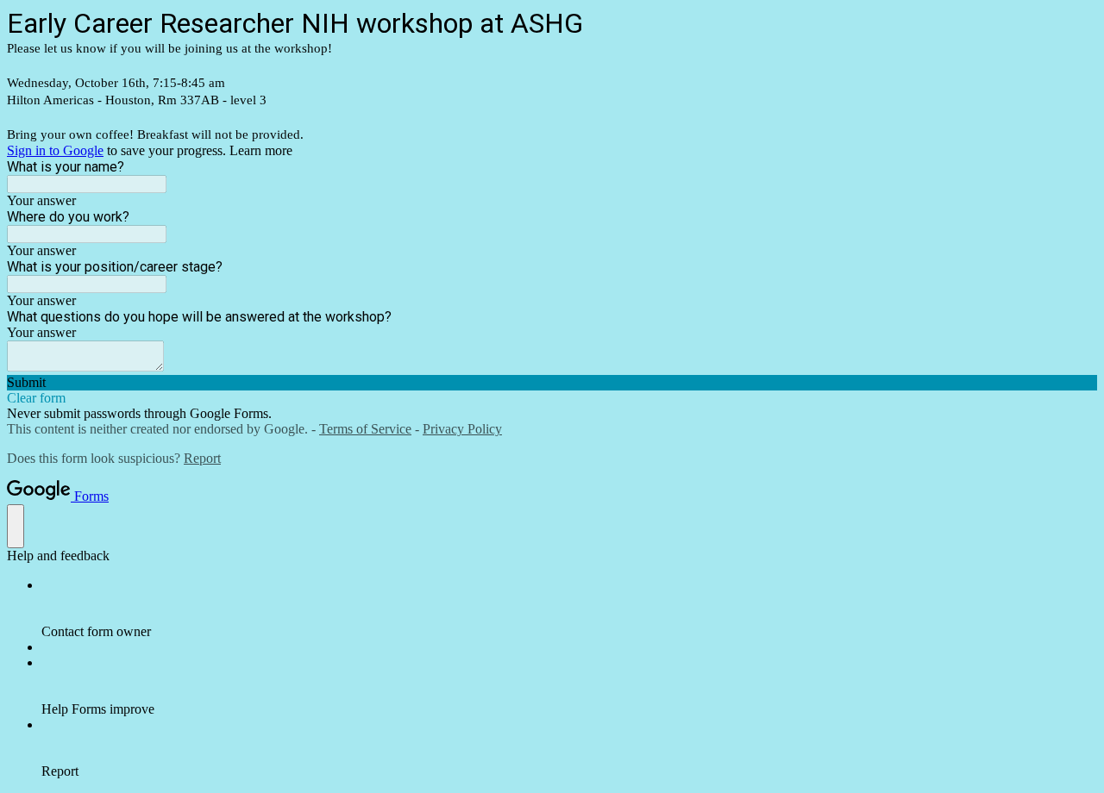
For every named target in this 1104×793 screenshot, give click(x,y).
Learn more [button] (260, 150)
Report (202, 458)
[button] (552, 382)
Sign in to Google (55, 150)
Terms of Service (365, 428)
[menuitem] (569, 609)
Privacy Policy (462, 428)
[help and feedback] (15, 526)
